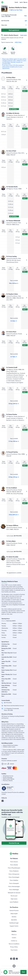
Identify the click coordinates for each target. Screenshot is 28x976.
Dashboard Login (14, 923)
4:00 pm (3, 167)
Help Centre (14, 899)
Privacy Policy (14, 947)
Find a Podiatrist (14, 871)
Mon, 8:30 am (13, 283)
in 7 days (13, 356)
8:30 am (3, 97)
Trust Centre (14, 950)
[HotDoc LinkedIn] (14, 959)
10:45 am (10, 201)
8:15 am (3, 94)
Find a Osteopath (14, 883)
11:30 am (3, 103)
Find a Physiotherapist (14, 868)
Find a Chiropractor (14, 874)
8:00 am (10, 94)
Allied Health (14, 913)
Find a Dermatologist (14, 886)
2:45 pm (17, 240)
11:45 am (10, 213)
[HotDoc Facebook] (11, 959)
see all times (13, 109)
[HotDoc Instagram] (16, 959)
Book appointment (14, 30)
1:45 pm (17, 237)
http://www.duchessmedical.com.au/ (14, 705)
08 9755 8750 (8, 702)
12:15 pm (3, 106)
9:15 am (10, 106)
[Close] (1, 972)
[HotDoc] (2, 2)
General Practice (14, 910)
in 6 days (13, 321)
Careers (14, 937)
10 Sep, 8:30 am (13, 403)
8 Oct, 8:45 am (13, 514)
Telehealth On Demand (14, 892)
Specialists (14, 919)
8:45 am (10, 103)
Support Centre (14, 926)
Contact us (14, 940)
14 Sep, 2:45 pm (13, 477)
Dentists (14, 916)
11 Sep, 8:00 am (13, 441)
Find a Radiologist (14, 889)
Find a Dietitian (14, 880)
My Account (14, 895)
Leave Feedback (14, 902)
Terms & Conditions (14, 943)
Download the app (14, 843)
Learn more (23, 35)
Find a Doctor (14, 861)
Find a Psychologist (14, 877)
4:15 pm (17, 243)
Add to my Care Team (16, 10)
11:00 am (10, 204)
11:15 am (3, 100)
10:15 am (3, 131)
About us (14, 934)
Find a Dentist (14, 864)
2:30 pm (3, 134)
